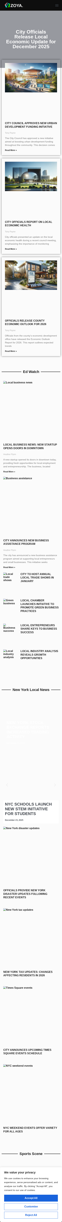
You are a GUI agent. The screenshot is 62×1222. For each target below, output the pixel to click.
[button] (57, 5)
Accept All (31, 1198)
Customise (31, 1206)
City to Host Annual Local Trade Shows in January (37, 578)
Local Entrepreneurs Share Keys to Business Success (39, 629)
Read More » (11, 150)
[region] (31, 1194)
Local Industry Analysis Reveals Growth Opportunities (39, 655)
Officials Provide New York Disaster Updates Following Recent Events (25, 894)
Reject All (31, 1215)
